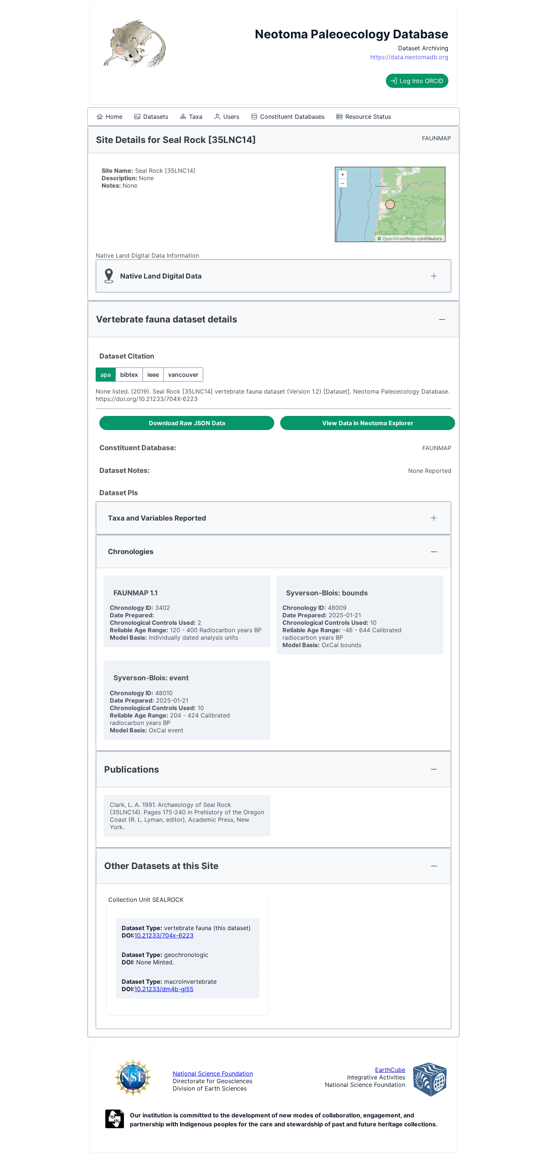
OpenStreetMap (399, 238)
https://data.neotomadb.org (409, 57)
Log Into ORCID (422, 81)
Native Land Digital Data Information (147, 255)
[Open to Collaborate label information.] (114, 1120)
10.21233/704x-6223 (163, 935)
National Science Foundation (213, 1073)
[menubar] (244, 116)
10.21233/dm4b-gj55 (163, 989)
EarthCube (390, 1069)
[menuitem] (109, 116)
